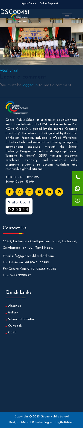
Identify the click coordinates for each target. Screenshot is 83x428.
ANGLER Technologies (37, 422)
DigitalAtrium (64, 422)
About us (14, 306)
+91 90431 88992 (36, 262)
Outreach (15, 326)
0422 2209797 (20, 275)
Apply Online (28, 3)
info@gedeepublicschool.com (33, 256)
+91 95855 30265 (43, 269)
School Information (22, 319)
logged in (30, 85)
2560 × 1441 (9, 71)
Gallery (13, 312)
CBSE (12, 332)
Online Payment (49, 3)
